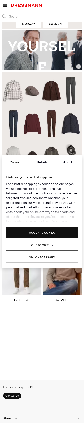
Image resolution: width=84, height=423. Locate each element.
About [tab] (68, 162)
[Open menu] (4, 5)
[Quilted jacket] (71, 124)
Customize (40, 245)
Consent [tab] (16, 162)
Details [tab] (42, 162)
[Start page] (27, 5)
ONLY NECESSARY (42, 257)
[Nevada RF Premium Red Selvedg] (12, 124)
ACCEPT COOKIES (42, 232)
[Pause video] (78, 66)
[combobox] (45, 16)
